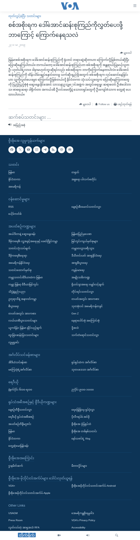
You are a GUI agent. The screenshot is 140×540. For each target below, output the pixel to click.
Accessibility (78, 527)
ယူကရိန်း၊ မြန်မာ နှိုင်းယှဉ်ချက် (25, 327)
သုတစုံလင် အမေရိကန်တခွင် (87, 306)
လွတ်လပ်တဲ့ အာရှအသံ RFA (23, 527)
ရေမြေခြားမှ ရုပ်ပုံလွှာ (82, 409)
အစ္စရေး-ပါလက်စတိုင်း (83, 179)
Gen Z (75, 313)
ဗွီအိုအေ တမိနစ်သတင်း (84, 431)
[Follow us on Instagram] (36, 149)
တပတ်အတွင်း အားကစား (22, 313)
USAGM (13, 513)
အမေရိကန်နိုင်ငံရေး (19, 262)
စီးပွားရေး (13, 306)
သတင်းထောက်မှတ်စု (20, 269)
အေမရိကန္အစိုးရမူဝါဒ (82, 513)
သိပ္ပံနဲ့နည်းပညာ (16, 291)
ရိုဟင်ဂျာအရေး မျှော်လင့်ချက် (87, 284)
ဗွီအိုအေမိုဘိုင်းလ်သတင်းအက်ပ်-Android (93, 485)
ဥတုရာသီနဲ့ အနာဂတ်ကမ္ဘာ (22, 298)
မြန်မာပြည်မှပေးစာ (81, 233)
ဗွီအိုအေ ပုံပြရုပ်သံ (81, 424)
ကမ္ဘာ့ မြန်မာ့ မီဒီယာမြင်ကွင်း (23, 284)
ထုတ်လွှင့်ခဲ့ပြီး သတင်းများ (24, 16)
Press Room (15, 520)
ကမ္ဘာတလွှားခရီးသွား (82, 248)
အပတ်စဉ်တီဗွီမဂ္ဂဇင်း (19, 424)
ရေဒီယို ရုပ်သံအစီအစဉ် (21, 416)
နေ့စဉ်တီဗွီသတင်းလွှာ (20, 409)
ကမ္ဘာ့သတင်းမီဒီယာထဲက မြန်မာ (25, 277)
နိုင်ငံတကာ (14, 179)
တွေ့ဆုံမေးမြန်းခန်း (18, 445)
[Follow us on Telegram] (45, 149)
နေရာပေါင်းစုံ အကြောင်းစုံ (85, 320)
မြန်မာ (11, 172)
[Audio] (87, 535)
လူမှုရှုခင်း (13, 342)
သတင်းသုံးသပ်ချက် (19, 248)
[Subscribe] (69, 149)
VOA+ (11, 485)
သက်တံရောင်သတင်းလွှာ (85, 335)
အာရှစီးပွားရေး (79, 262)
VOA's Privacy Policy (83, 520)
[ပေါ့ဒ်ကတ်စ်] (61, 149)
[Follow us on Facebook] (11, 149)
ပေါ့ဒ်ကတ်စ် (15, 213)
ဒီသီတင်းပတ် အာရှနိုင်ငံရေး (86, 255)
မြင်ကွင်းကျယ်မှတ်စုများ (84, 241)
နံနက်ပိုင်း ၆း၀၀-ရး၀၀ (20, 389)
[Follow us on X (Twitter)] (20, 149)
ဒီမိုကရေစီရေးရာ (17, 255)
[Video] (59, 535)
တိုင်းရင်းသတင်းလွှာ (82, 291)
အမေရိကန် (14, 186)
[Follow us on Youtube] (28, 149)
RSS (10, 206)
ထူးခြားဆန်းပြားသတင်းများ (23, 335)
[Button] (126, 52)
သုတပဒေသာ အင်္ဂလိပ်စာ (85, 369)
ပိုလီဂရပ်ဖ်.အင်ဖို (80, 416)
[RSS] (53, 149)
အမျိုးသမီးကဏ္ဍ (80, 277)
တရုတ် (75, 172)
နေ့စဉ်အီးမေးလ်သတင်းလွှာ (86, 206)
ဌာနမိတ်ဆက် (15, 465)
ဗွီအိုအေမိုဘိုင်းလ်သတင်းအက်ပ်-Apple (29, 493)
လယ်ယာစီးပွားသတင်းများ (22, 320)
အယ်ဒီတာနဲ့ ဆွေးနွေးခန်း (22, 233)
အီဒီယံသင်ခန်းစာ (17, 362)
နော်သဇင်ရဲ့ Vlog (80, 438)
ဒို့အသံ (75, 327)
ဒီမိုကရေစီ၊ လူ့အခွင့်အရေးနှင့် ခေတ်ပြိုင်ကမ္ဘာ (33, 241)
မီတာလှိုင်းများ (79, 465)
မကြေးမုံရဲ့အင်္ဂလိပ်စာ (20, 369)
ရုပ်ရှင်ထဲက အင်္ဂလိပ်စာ (84, 362)
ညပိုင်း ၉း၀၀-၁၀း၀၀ (82, 389)
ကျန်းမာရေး (78, 269)
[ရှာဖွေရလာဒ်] (116, 535)
